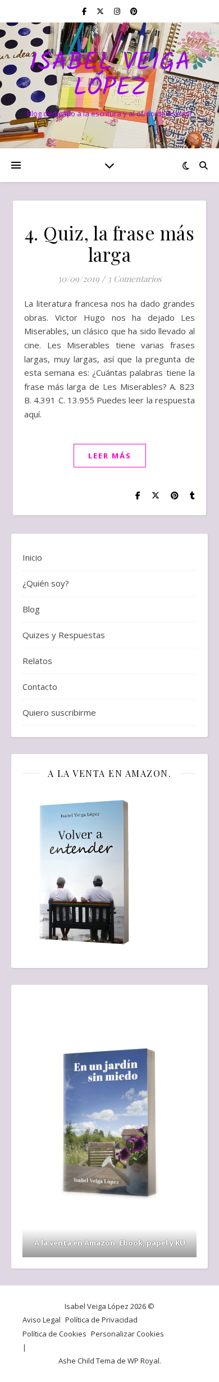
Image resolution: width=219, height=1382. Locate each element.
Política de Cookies (54, 1334)
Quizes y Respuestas (63, 634)
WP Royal (143, 1361)
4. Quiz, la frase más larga (110, 243)
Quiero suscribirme (59, 712)
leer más (109, 456)
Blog (31, 609)
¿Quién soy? (45, 583)
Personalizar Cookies (127, 1334)
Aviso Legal (41, 1320)
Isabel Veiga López (109, 76)
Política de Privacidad (101, 1320)
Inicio (32, 557)
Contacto (39, 686)
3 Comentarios (134, 278)
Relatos (37, 660)
